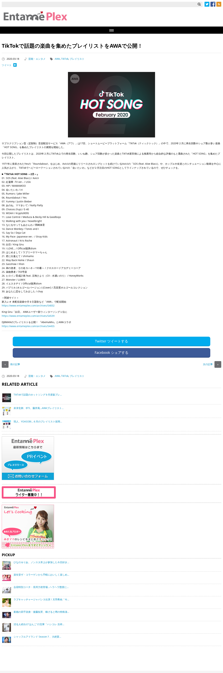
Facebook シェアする (111, 352)
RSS (218, 4)
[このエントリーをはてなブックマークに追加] (15, 65)
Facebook (212, 4)
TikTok (64, 58)
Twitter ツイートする (111, 341)
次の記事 (210, 364)
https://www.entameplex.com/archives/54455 (28, 326)
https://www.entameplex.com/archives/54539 (28, 315)
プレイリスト (77, 58)
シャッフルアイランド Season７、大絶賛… (37, 636)
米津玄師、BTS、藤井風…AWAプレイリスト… (39, 408)
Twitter (207, 4)
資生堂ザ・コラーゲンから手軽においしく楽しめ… (41, 574)
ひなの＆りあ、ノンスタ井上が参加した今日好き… (41, 562)
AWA (57, 58)
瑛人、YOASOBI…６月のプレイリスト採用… (38, 421)
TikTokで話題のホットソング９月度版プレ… (38, 394)
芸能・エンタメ (36, 58)
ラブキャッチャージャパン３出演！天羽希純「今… (41, 599)
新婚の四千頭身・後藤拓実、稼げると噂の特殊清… (41, 611)
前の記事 (12, 364)
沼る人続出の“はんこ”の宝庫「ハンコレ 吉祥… (39, 624)
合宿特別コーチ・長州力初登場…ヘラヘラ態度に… (41, 587)
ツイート (6, 65)
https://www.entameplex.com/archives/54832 (28, 305)
